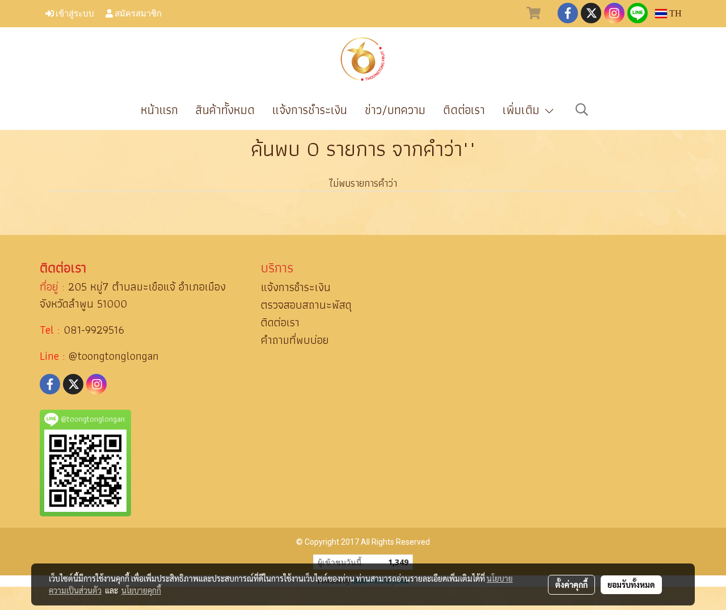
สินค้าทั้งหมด (225, 110)
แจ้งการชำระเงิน (309, 110)
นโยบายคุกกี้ (141, 590)
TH (674, 13)
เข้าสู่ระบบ (74, 13)
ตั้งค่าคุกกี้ (571, 584)
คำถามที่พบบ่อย (295, 340)
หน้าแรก (159, 110)
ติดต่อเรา (464, 110)
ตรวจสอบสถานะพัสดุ (306, 305)
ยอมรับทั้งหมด (631, 584)
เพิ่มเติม (523, 110)
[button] (581, 109)
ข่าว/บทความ (395, 110)
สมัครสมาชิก (137, 13)
